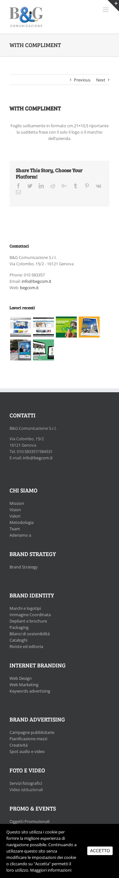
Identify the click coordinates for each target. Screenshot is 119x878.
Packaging (19, 627)
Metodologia (22, 522)
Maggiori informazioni (50, 870)
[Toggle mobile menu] (106, 9)
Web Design (21, 678)
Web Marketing (24, 684)
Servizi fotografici (26, 783)
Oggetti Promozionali (30, 821)
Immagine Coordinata (30, 614)
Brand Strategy (24, 567)
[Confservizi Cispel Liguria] (66, 327)
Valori (15, 516)
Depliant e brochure (28, 621)
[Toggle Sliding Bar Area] (113, 5)
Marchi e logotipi (25, 608)
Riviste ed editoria (26, 646)
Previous (82, 80)
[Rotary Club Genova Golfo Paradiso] (89, 327)
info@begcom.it (36, 281)
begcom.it (29, 287)
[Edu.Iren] (43, 349)
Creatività (19, 745)
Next (100, 80)
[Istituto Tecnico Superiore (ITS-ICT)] (20, 349)
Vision (15, 509)
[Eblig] (43, 327)
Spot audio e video (27, 751)
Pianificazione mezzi (28, 739)
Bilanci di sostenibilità (30, 634)
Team (15, 529)
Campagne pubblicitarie (32, 732)
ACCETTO (100, 850)
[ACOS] (20, 327)
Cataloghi (18, 640)
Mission (17, 503)
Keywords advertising (30, 691)
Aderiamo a (20, 535)
